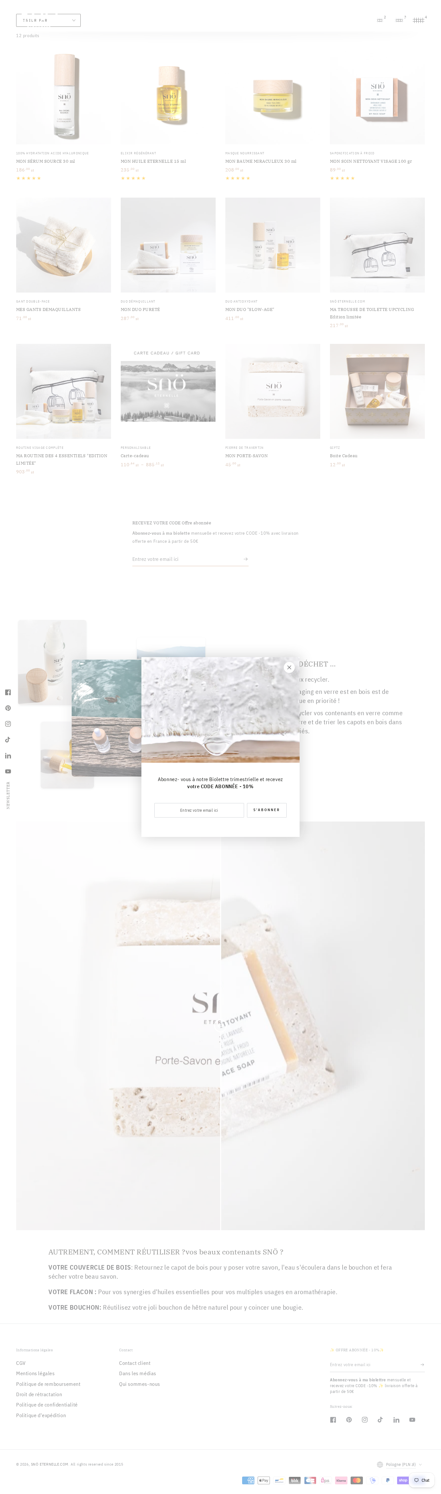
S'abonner (266, 810)
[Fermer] (289, 667)
